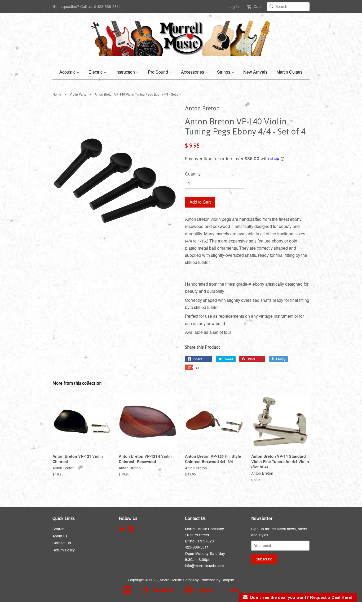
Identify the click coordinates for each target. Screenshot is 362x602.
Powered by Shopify (217, 579)
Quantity (193, 174)
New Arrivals (255, 72)
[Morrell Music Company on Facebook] (131, 529)
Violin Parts (78, 94)
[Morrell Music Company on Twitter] (122, 529)
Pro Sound (158, 72)
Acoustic (68, 72)
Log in (233, 6)
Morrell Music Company (179, 579)
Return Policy (63, 549)
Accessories (193, 72)
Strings (224, 72)
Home (56, 94)
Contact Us (61, 542)
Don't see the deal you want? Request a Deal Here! (300, 597)
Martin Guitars (289, 72)
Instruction (126, 72)
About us (59, 535)
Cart (257, 6)
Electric (96, 72)
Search (58, 528)
